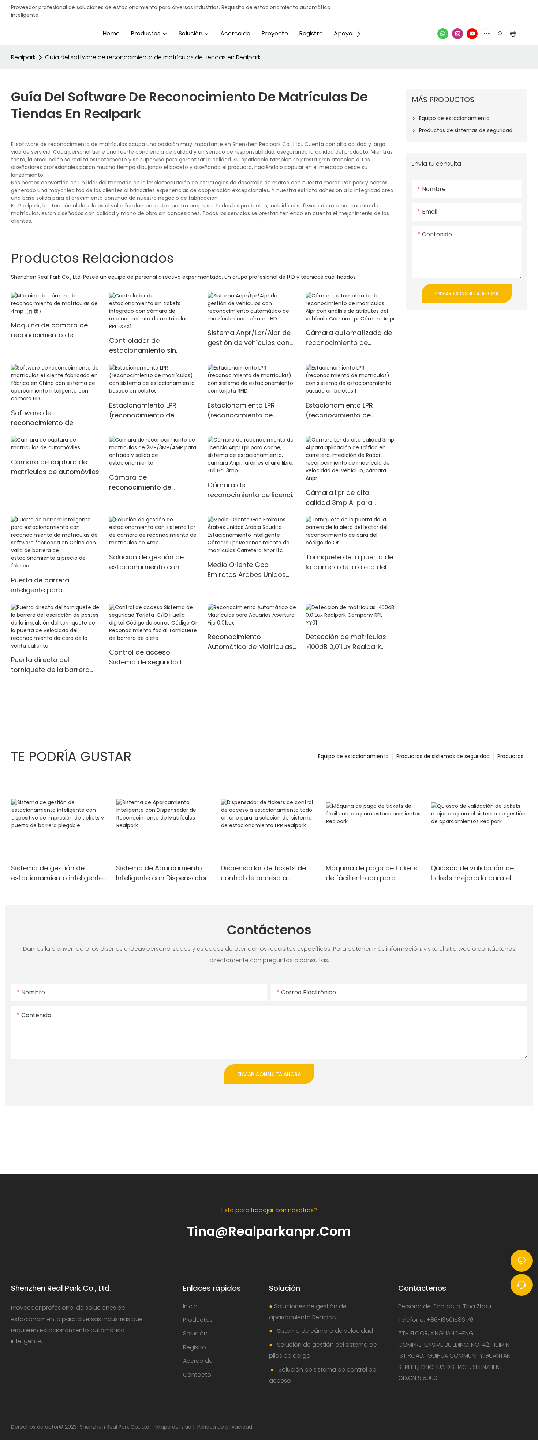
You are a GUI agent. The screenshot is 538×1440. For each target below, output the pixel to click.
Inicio (190, 1306)
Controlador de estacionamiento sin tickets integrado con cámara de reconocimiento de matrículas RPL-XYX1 (144, 345)
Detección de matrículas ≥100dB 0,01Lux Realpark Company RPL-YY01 (346, 642)
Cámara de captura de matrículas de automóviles (55, 466)
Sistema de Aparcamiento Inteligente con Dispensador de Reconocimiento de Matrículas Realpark (162, 873)
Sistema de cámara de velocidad (324, 1331)
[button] (358, 33)
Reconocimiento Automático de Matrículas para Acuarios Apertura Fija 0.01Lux (250, 642)
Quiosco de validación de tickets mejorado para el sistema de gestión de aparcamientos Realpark (472, 873)
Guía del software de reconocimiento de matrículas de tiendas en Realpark (153, 57)
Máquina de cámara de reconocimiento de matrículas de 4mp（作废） (55, 330)
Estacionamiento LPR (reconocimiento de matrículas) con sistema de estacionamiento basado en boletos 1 (346, 410)
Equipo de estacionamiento (353, 756)
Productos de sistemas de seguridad (443, 756)
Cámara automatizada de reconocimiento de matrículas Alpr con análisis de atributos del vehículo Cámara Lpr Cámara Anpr (349, 338)
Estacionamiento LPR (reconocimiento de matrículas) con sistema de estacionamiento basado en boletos (149, 410)
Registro (194, 1347)
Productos (510, 756)
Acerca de (198, 1361)
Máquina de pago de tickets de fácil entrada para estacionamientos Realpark (371, 873)
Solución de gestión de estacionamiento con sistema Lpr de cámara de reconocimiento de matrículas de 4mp (152, 562)
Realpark (23, 57)
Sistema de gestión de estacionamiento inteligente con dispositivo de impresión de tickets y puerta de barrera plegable (58, 873)
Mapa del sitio (174, 1426)
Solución (195, 1333)
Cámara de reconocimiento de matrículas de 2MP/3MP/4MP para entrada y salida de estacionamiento (141, 482)
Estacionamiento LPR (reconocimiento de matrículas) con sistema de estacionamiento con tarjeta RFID (248, 410)
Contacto (197, 1374)
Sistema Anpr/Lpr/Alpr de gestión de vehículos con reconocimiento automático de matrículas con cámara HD (251, 338)
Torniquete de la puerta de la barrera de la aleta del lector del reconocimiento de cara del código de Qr (349, 562)
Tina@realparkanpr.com (269, 1231)
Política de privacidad (225, 1426)
